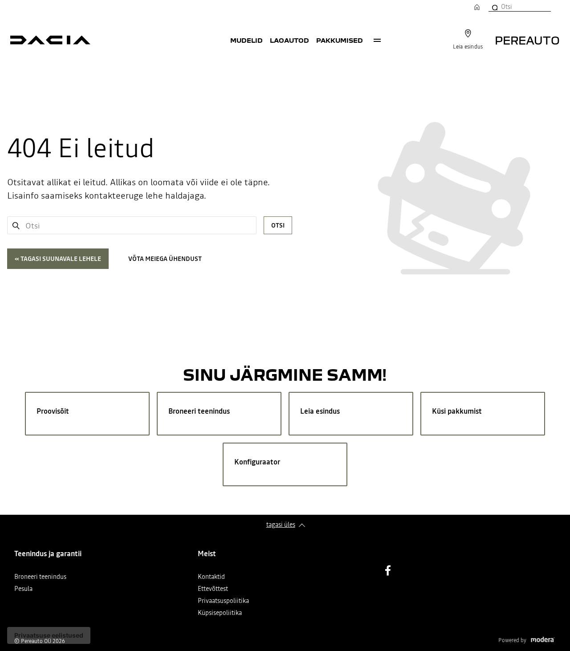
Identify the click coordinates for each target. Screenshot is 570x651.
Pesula (23, 589)
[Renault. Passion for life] (50, 40)
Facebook (388, 570)
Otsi (278, 225)
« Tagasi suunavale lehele (58, 258)
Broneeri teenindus (40, 577)
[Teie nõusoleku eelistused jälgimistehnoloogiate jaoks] (48, 635)
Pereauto (527, 39)
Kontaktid (211, 577)
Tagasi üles (280, 524)
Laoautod (289, 40)
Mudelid (246, 40)
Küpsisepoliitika (220, 613)
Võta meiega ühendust (165, 258)
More (377, 40)
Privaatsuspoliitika (223, 601)
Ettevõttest (213, 589)
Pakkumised (339, 40)
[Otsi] (494, 7)
